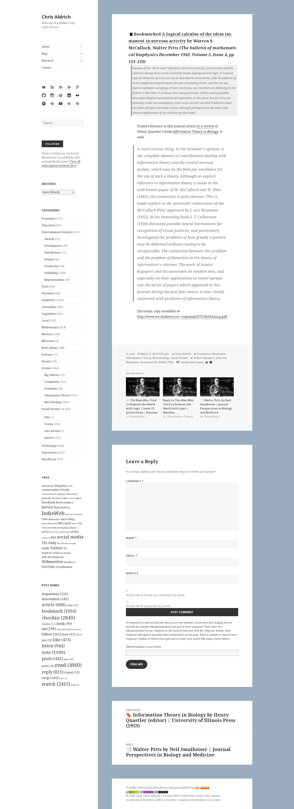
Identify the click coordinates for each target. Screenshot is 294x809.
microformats (50, 523)
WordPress (49, 459)
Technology (49, 446)
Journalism (49, 307)
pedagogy (63, 527)
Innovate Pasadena (74, 514)
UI (65, 548)
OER (80, 523)
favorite (76, 629)
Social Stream (51, 409)
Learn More (221, 638)
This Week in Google (66, 543)
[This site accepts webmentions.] (147, 792)
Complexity (51, 382)
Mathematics (50, 327)
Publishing (51, 273)
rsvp (50, 677)
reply (52, 672)
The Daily (49, 543)
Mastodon (54, 519)
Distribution (52, 252)
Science (47, 368)
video (63, 678)
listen (53, 645)
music (74, 523)
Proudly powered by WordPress (147, 787)
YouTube (48, 566)
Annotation (204, 354)
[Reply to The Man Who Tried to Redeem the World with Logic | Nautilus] (180, 387)
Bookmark (219, 354)
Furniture (48, 293)
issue (68, 634)
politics (46, 531)
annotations (48, 485)
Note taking (49, 348)
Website (132, 573)
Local (45, 320)
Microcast (48, 341)
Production (51, 266)
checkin (58, 617)
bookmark (59, 611)
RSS (53, 537)
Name (131, 538)
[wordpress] (206, 362)
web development (53, 557)
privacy (55, 531)
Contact (47, 67)
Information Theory (57, 395)
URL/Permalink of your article (143, 646)
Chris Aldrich (56, 17)
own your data (49, 527)
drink (64, 623)
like (62, 639)
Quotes (48, 438)
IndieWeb (48, 300)
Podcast (47, 354)
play (68, 659)
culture (61, 494)
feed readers (64, 502)
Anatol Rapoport (203, 358)
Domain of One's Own (55, 498)
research (46, 537)
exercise (63, 629)
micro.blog (68, 519)
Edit (47, 417)
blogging (61, 485)
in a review (205, 126)
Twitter (56, 547)
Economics (48, 218)
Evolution (50, 388)
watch (56, 684)
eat (49, 628)
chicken (49, 624)
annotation (55, 598)
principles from (185, 787)
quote (48, 666)
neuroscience (148, 362)
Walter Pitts (166, 362)
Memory (47, 334)
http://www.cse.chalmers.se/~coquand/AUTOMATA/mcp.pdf (182, 316)
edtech (78, 498)
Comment (135, 481)
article (54, 604)
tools (45, 548)
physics (73, 527)
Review (46, 361)
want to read (50, 553)
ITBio (45, 519)
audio (72, 605)
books (70, 486)
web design (65, 553)
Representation (54, 280)
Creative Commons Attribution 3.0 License (193, 800)
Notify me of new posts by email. (148, 606)
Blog (45, 53)
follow (51, 634)
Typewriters (50, 452)
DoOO (71, 498)
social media (70, 537)
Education (48, 225)
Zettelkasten (64, 567)
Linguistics (49, 314)
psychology (64, 532)
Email (131, 556)
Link (132, 354)
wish (75, 684)
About (46, 46)
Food (45, 286)
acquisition (55, 594)
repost (72, 672)
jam (47, 640)
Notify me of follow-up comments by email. (155, 595)
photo (52, 658)
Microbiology (53, 402)
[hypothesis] (210, 362)
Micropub (64, 523)
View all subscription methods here (61, 163)
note (53, 652)
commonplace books (56, 490)
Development (53, 246)
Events (48, 424)
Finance (49, 259)
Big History (51, 375)
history (47, 507)
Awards (49, 239)
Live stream (52, 431)
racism (74, 531)
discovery (72, 494)
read (68, 665)
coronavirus (49, 494)
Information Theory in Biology (195, 131)
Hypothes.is (62, 507)
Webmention (52, 561)
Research (48, 60)
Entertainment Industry (57, 232)
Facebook (48, 502)
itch (79, 634)
